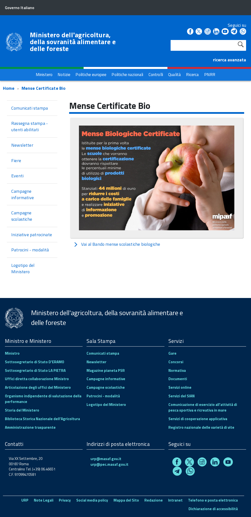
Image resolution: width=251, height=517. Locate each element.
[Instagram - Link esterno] (207, 31)
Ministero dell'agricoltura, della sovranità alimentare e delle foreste (73, 41)
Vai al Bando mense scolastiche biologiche (120, 244)
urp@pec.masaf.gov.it (109, 464)
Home (8, 88)
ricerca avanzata (229, 59)
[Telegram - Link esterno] (234, 31)
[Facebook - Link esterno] (190, 31)
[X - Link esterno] (199, 31)
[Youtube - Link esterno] (225, 31)
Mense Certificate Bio (44, 88)
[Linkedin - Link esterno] (216, 31)
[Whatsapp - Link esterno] (243, 31)
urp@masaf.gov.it (105, 459)
